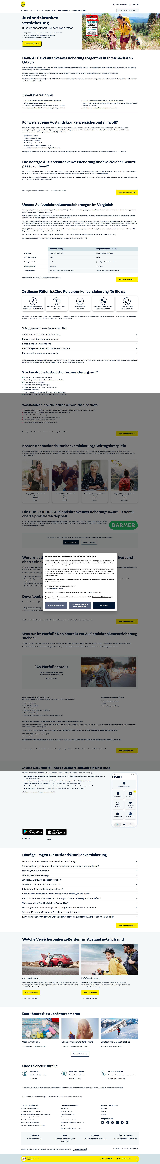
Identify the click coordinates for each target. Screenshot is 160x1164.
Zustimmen (104, 605)
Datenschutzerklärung (55, 588)
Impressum (90, 592)
